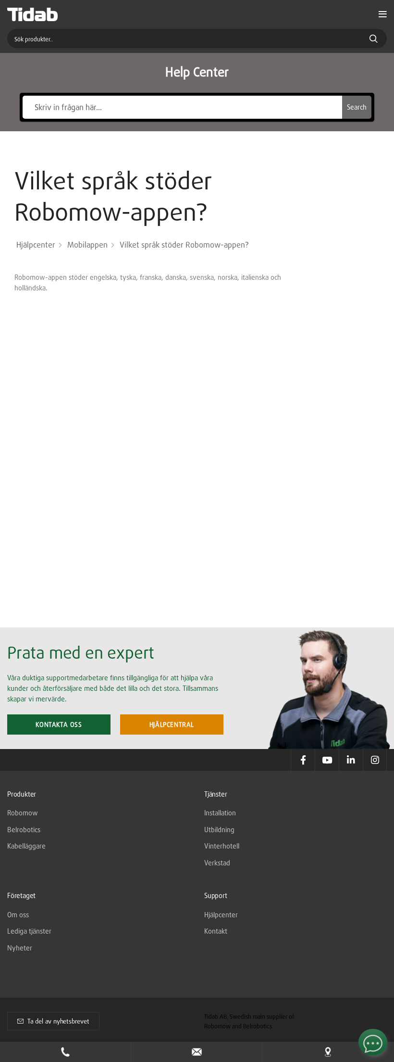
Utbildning (219, 829)
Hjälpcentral (171, 724)
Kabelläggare (26, 846)
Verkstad (217, 863)
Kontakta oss (59, 724)
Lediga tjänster (29, 931)
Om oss (18, 915)
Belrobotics (23, 829)
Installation (220, 813)
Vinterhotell (221, 846)
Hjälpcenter (221, 915)
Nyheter (19, 948)
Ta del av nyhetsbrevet (58, 1021)
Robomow (22, 813)
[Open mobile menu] (383, 14)
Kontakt (215, 931)
